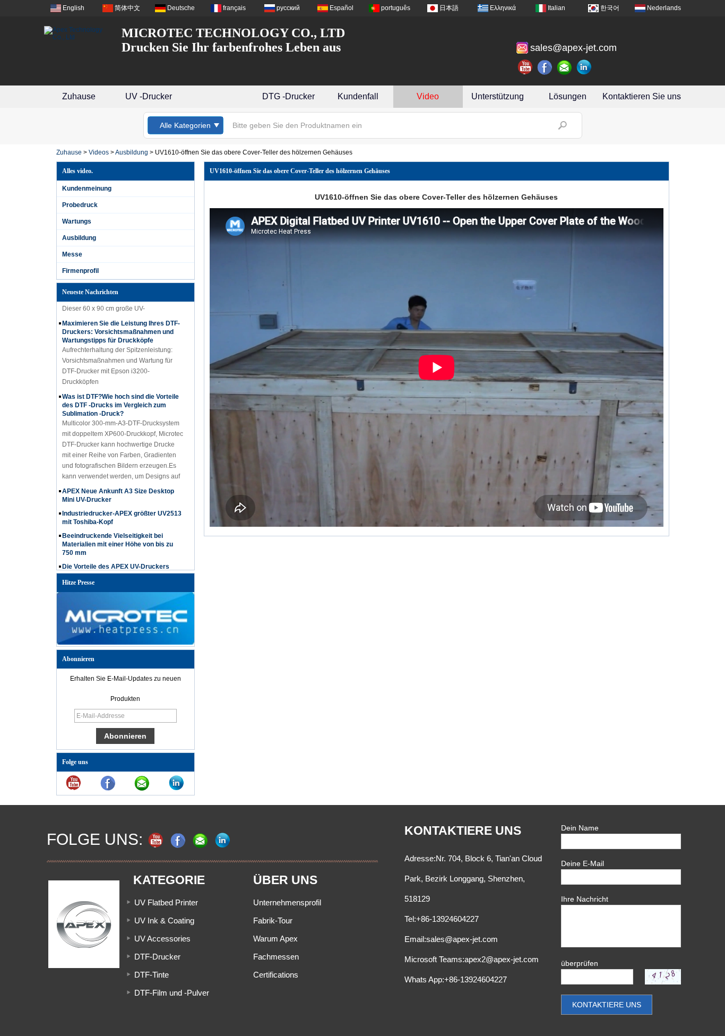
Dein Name (580, 828)
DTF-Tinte (151, 974)
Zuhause (79, 96)
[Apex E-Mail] (564, 67)
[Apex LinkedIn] (584, 67)
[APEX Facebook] (545, 67)
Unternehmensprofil (287, 902)
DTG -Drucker (288, 96)
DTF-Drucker (157, 956)
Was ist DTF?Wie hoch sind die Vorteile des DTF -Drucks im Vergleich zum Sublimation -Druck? (120, 396)
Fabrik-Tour (272, 920)
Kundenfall (358, 96)
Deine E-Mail (582, 863)
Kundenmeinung (86, 188)
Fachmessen (276, 956)
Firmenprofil (80, 271)
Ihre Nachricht (584, 899)
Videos (99, 152)
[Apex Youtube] (525, 67)
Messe (72, 254)
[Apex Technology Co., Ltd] (76, 33)
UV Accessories (162, 938)
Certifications (275, 974)
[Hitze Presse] (125, 642)
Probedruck (80, 205)
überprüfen (579, 963)
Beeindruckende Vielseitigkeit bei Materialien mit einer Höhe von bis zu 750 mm (117, 535)
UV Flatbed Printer (166, 902)
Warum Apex (275, 938)
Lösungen (567, 96)
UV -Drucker (148, 96)
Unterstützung (497, 96)
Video (428, 96)
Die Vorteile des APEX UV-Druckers (115, 557)
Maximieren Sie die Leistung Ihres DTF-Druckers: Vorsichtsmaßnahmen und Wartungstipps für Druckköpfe (121, 323)
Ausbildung (131, 152)
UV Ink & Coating (164, 920)
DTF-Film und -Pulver (171, 992)
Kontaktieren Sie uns (641, 96)
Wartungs (76, 221)
